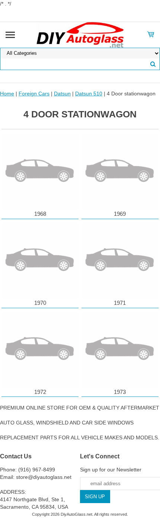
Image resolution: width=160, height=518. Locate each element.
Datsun (62, 94)
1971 (120, 303)
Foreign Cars (34, 94)
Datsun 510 (88, 94)
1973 (120, 392)
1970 (40, 303)
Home (7, 94)
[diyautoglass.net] (80, 34)
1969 (120, 214)
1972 (40, 392)
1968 (40, 214)
